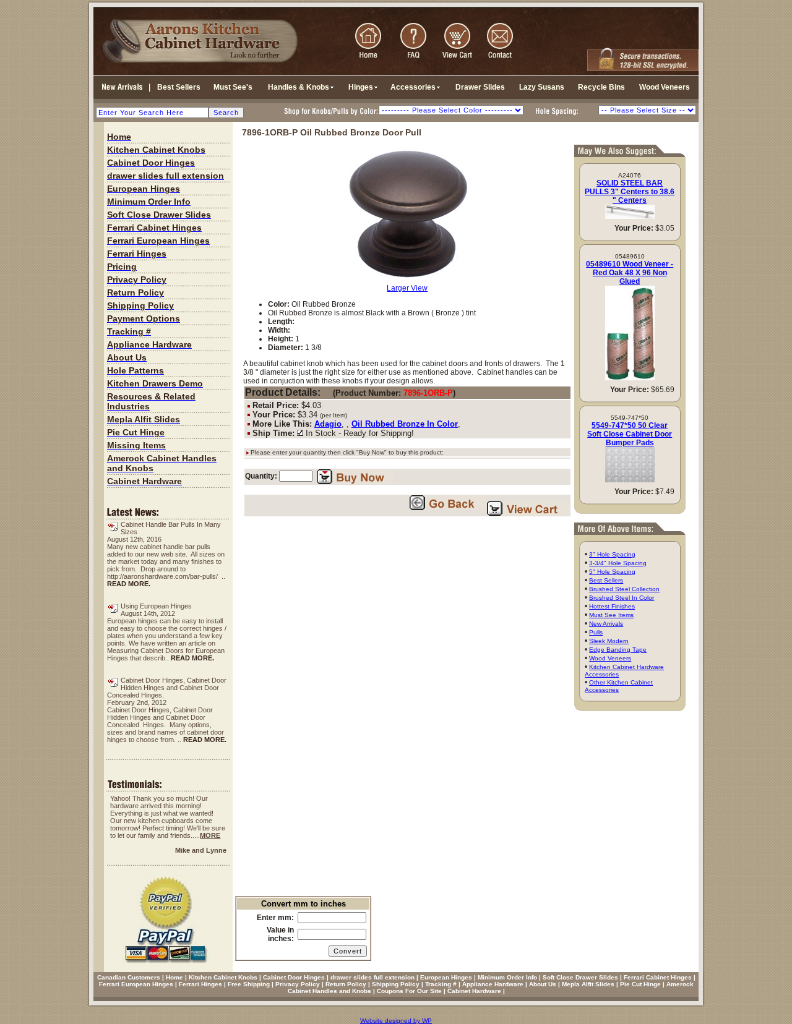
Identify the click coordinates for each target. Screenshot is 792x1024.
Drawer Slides (480, 87)
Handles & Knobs (298, 87)
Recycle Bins (601, 87)
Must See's (232, 87)
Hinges (360, 87)
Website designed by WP (396, 1020)
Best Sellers (178, 87)
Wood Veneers (664, 87)
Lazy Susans (541, 87)
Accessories (413, 87)
